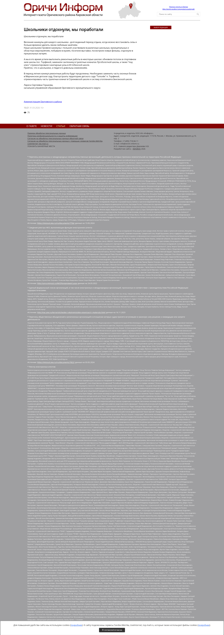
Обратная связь (79, 126)
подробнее (76, 625)
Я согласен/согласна (112, 630)
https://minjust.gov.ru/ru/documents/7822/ (56, 362)
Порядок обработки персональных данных (46, 133)
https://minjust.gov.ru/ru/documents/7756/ (56, 223)
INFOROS (137, 149)
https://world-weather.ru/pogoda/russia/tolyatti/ (178, 9)
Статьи (60, 126)
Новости (46, 126)
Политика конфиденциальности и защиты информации (52, 136)
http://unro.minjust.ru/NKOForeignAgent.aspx (57, 283)
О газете (31, 126)
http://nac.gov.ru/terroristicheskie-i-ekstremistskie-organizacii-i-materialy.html (71, 312)
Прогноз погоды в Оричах (178, 7)
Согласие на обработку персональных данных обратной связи (55, 138)
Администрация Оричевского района (43, 101)
